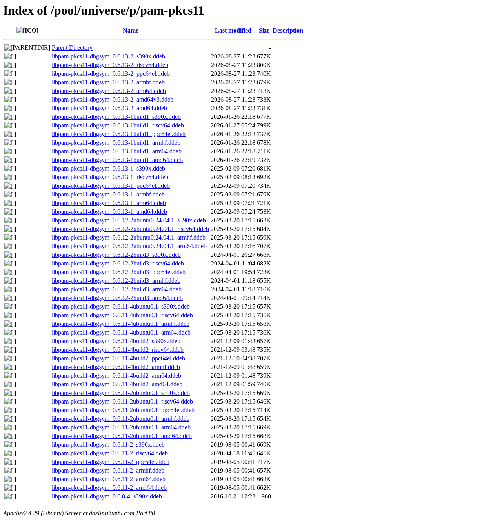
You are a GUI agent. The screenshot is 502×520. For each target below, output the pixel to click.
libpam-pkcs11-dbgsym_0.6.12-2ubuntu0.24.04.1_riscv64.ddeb (130, 228)
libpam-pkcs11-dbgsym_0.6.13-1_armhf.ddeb (108, 194)
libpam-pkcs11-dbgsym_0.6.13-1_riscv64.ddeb (110, 177)
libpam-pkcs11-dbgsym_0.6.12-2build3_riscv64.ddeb (118, 263)
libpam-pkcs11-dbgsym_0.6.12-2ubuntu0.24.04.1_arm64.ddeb (129, 246)
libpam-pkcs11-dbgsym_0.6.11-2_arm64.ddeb (109, 479)
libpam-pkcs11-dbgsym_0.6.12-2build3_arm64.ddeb (117, 289)
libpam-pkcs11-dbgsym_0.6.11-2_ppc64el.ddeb (110, 461)
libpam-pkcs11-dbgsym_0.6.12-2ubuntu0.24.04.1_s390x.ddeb (129, 220)
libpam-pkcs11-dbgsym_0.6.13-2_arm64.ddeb (109, 90)
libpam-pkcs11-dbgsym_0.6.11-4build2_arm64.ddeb (116, 375)
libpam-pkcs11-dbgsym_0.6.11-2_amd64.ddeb (109, 487)
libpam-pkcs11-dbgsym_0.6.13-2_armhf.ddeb (108, 82)
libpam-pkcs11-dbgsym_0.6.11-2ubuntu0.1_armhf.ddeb (120, 418)
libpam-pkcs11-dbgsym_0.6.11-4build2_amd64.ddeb (117, 384)
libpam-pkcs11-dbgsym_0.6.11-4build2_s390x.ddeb (116, 341)
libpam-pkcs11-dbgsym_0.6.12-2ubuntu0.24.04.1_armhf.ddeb (129, 237)
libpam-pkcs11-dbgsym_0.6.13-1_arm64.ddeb (109, 203)
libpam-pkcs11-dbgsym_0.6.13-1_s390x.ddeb (108, 168)
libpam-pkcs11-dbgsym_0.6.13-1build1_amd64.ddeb (117, 159)
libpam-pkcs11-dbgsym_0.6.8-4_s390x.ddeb (107, 496)
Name (130, 30)
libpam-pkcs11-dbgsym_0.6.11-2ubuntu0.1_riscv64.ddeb (122, 401)
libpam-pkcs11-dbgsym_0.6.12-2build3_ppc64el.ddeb (119, 272)
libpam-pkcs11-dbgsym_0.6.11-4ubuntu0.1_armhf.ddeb (120, 323)
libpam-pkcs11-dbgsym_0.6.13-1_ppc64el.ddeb (111, 185)
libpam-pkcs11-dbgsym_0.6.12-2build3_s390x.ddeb (116, 254)
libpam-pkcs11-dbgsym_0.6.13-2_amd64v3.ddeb (112, 99)
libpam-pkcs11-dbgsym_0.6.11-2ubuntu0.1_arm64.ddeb (121, 427)
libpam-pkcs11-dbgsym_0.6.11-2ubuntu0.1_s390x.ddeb (121, 392)
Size (264, 30)
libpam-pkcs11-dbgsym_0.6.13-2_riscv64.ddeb (110, 65)
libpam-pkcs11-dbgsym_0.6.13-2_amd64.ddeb (109, 108)
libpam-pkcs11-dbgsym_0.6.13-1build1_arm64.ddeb (117, 151)
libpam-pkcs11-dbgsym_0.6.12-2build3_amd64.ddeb (117, 298)
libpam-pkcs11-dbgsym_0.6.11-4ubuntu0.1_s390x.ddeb (121, 306)
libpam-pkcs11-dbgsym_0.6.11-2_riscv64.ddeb (110, 453)
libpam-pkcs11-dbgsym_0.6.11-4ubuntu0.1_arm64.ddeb (121, 332)
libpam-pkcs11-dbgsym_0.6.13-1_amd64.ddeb (109, 211)
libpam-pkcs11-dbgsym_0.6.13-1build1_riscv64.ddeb (118, 125)
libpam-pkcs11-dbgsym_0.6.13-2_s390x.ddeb (108, 56)
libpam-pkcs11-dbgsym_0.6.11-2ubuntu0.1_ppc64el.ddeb (123, 410)
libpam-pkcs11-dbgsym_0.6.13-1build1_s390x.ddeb (116, 116)
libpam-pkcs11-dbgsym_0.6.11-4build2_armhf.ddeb (116, 367)
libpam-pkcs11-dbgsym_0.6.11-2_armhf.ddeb (108, 470)
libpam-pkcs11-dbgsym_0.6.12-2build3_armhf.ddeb (116, 280)
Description (288, 30)
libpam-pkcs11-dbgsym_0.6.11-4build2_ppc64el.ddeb (118, 358)
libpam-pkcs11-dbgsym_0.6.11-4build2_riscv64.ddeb (118, 349)
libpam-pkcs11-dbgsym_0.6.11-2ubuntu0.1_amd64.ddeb (122, 436)
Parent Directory (72, 47)
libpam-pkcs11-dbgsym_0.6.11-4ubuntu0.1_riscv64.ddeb (122, 315)
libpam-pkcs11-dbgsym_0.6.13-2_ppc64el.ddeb (111, 73)
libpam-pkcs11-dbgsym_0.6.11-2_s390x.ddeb (108, 444)
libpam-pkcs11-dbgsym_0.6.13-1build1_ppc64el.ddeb (119, 134)
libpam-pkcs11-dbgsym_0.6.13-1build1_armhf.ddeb (116, 142)
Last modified (233, 30)
